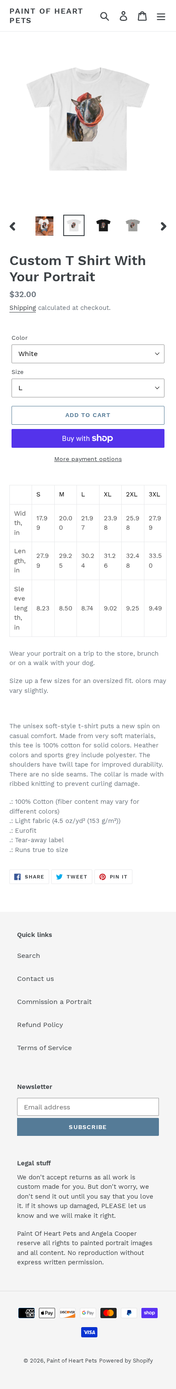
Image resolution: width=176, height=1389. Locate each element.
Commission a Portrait (54, 1002)
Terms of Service (44, 1048)
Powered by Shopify (126, 1360)
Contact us (35, 979)
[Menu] (161, 15)
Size (17, 371)
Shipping (22, 308)
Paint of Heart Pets (46, 15)
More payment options (88, 458)
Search (28, 955)
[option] (44, 226)
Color (20, 337)
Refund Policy (40, 1025)
